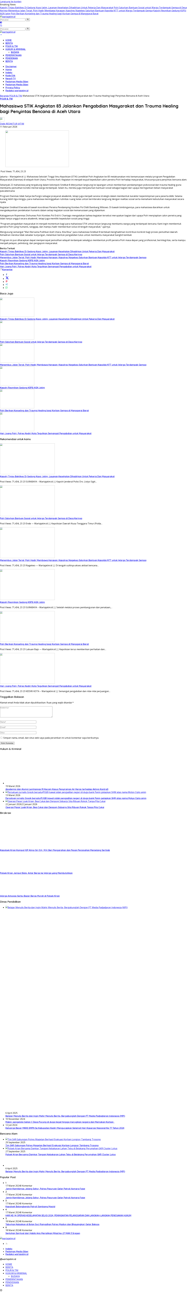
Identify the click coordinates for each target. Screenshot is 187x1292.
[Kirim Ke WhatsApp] (6, 287)
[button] (28, 19)
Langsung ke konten (10, 1)
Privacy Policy (12, 87)
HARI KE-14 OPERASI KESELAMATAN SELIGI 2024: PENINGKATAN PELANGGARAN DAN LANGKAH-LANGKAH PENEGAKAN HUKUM (68, 1215)
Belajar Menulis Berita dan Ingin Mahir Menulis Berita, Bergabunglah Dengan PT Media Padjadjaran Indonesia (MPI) (65, 1116)
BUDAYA (15, 52)
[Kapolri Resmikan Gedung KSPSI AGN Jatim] (17, 384)
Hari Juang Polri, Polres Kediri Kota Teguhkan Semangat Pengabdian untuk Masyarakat (45, 266)
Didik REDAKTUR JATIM (12, 123)
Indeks (8, 72)
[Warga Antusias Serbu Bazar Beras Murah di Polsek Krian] (9, 892)
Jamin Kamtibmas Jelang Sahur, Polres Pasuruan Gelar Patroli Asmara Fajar (45, 1188)
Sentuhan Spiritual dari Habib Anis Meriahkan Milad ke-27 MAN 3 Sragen (42, 1233)
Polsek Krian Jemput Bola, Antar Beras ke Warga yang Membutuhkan (36, 873)
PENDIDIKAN (11, 58)
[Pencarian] (1, 25)
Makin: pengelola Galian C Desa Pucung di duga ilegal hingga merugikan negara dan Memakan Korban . (59, 1122)
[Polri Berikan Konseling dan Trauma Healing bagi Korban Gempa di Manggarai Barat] (17, 407)
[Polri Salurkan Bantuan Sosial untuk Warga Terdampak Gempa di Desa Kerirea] (17, 338)
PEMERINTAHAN (13, 55)
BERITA (9, 43)
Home (8, 69)
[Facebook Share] (6, 274)
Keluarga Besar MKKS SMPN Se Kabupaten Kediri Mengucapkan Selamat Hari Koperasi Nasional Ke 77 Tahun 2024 (64, 1128)
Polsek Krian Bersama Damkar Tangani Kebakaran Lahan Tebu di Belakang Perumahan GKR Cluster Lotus (60, 1154)
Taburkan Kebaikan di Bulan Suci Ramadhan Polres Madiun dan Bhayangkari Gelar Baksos (52, 1224)
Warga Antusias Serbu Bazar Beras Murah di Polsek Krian (30, 896)
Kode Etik (10, 75)
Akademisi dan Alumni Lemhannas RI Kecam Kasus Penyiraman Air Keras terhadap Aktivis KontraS (56, 789)
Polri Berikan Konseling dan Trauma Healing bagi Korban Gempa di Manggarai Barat (54, 13)
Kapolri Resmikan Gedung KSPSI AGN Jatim (22, 260)
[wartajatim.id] (7, 16)
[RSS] (6, 1243)
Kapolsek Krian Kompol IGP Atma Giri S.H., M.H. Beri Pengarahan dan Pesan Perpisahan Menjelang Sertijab (55, 850)
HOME (8, 40)
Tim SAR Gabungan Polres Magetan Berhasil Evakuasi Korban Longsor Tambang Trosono (52, 1145)
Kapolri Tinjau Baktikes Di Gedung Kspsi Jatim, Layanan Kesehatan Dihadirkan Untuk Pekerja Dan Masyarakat (56, 7)
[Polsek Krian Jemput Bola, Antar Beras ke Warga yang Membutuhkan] (12, 870)
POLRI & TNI (11, 46)
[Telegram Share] (6, 284)
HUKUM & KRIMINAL (15, 49)
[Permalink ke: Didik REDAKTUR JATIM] (2, 120)
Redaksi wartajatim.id (16, 90)
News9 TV (10, 78)
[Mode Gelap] (1, 22)
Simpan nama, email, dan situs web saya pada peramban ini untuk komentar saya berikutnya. (51, 737)
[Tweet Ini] (7, 278)
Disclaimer (11, 66)
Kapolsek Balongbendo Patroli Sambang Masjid (30, 1206)
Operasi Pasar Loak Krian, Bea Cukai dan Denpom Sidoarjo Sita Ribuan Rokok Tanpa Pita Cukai (54, 807)
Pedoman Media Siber (16, 81)
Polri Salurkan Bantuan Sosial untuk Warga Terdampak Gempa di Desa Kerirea (41, 254)
